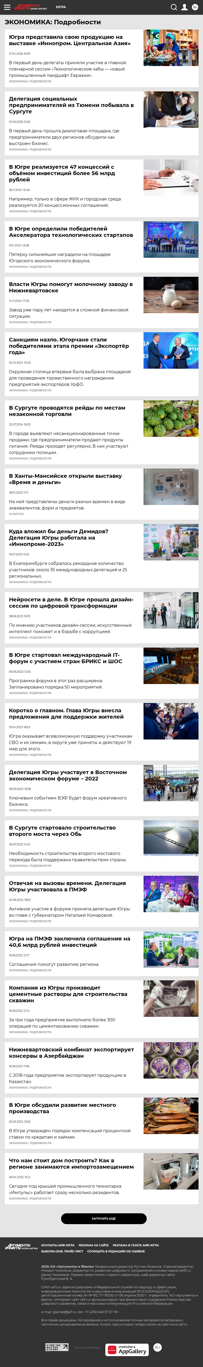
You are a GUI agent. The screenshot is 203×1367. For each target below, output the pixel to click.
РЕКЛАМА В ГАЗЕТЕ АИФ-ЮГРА (136, 1245)
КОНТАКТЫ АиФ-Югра (58, 1245)
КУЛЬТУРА (16, 514)
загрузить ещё (104, 1218)
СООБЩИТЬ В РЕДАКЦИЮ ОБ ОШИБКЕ (116, 1251)
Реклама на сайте (94, 1245)
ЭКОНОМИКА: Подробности (30, 81)
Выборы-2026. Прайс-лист (62, 1251)
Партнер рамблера (86, 1347)
